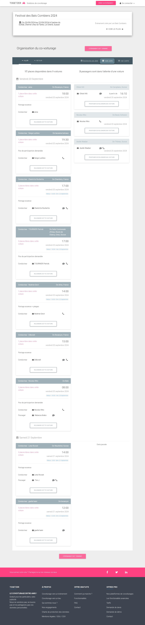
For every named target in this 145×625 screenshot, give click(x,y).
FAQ (75, 603)
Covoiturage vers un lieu (51, 598)
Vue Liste (109, 61)
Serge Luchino (39, 158)
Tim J (36, 480)
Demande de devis (113, 607)
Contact (77, 607)
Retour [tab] (39, 61)
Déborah (37, 360)
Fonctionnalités (80, 598)
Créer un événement (106, 3)
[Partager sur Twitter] (117, 572)
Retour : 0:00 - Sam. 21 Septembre (57, 460)
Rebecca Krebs (40, 415)
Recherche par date (90, 61)
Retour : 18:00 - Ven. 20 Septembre (57, 249)
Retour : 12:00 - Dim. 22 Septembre (57, 516)
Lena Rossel (39, 475)
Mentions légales (48, 616)
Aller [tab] (26, 61)
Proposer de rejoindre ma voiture (102, 104)
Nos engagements (49, 607)
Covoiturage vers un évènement (54, 594)
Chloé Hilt (83, 93)
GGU (58, 616)
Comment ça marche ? (83, 594)
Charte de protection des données (55, 612)
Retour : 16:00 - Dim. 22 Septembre (57, 194)
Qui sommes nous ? (49, 603)
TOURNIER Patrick (41, 263)
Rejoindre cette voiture (43, 122)
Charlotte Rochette (42, 208)
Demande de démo (114, 612)
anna (36, 112)
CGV (64, 616)
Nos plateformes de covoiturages (119, 594)
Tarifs (108, 603)
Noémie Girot (39, 314)
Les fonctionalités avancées (117, 598)
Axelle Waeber (85, 148)
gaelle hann (38, 530)
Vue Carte (124, 61)
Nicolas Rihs (39, 410)
